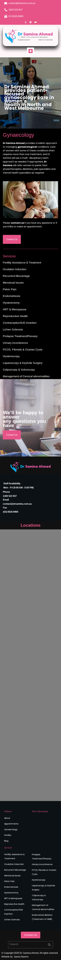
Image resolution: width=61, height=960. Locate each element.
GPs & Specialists (40, 811)
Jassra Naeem (20, 956)
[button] (30, 51)
